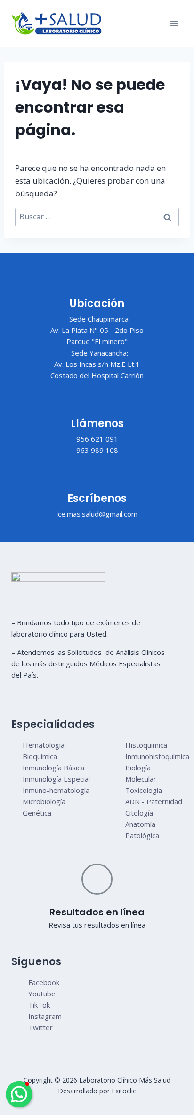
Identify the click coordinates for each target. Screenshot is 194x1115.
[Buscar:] (97, 216)
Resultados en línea (97, 912)
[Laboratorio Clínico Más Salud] (56, 23)
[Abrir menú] (174, 23)
